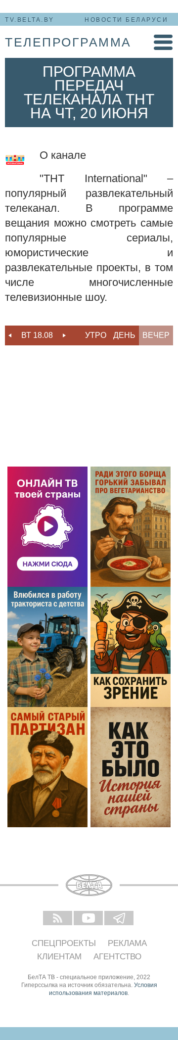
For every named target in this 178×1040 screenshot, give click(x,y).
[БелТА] (89, 885)
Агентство (117, 956)
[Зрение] (130, 647)
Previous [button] (10, 335)
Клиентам (59, 956)
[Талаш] (47, 767)
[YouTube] (89, 919)
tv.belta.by (29, 19)
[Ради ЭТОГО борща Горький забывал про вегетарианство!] (130, 527)
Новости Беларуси (126, 19)
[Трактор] (47, 647)
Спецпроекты (64, 943)
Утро (95, 335)
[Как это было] (130, 767)
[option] (37, 335)
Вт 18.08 (37, 335)
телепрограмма (68, 42)
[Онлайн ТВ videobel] (47, 527)
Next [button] (64, 335)
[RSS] (58, 919)
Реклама (127, 943)
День (124, 335)
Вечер (156, 335)
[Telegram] (119, 919)
